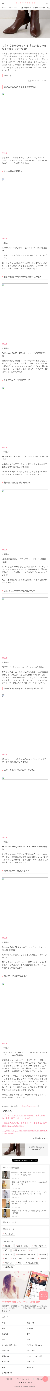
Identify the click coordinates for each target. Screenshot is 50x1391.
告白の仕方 (30, 1258)
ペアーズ (43, 1254)
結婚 (3, 1328)
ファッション (9, 1234)
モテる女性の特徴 (32, 1263)
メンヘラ (34, 1250)
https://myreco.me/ (30, 1106)
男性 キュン (8, 1263)
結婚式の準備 (9, 1267)
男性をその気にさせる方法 (26, 1254)
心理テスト (5, 1356)
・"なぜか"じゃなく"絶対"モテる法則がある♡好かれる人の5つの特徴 (25, 1131)
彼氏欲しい (8, 1246)
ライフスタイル (7, 1373)
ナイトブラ (8, 1254)
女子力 (7, 1250)
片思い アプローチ (40, 1246)
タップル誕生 (17, 1258)
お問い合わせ (40, 1379)
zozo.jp (4, 153)
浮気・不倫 (5, 1350)
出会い (4, 1339)
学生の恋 (5, 1334)
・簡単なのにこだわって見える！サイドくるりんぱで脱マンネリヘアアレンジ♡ (24, 1124)
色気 (6, 1258)
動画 (3, 1367)
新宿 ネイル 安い (19, 1250)
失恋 (19, 1263)
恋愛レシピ (25, 3)
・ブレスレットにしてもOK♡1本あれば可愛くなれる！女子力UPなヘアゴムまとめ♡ (23, 1116)
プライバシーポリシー (24, 1379)
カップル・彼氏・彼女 (9, 1345)
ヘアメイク (5, 1362)
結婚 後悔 (43, 1258)
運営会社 (9, 1379)
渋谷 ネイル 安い (22, 1246)
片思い (4, 1323)
